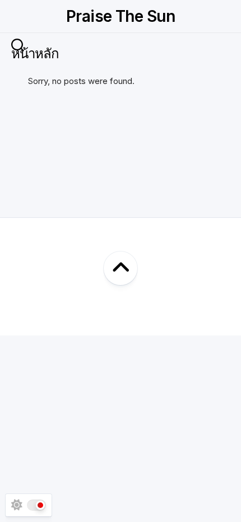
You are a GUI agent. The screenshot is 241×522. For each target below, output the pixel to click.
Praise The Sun (120, 16)
